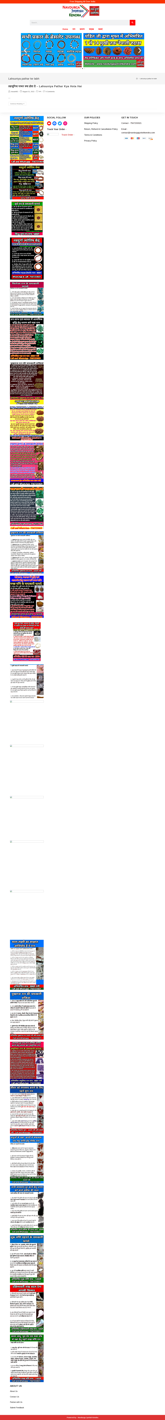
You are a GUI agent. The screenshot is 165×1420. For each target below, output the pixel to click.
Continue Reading (18, 103)
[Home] (137, 78)
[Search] (132, 22)
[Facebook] (54, 123)
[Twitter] (60, 123)
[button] (25, 50)
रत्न (74, 29)
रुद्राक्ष (91, 29)
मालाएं (100, 29)
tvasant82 (14, 91)
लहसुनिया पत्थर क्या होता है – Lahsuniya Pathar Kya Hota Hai (45, 86)
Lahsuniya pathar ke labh (148, 78)
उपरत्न (82, 29)
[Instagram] (65, 123)
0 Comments (50, 91)
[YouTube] (49, 123)
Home (65, 29)
